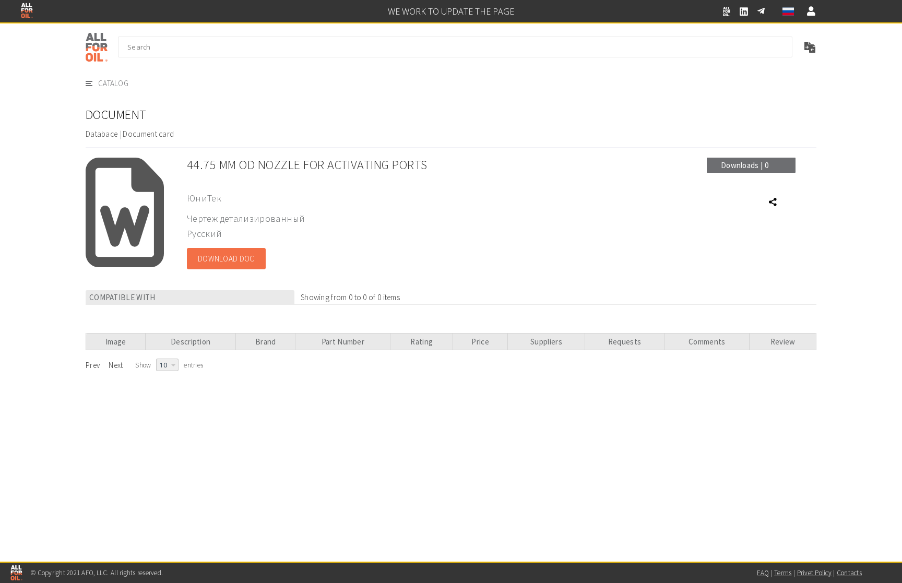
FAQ (763, 572)
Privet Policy (814, 572)
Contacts (849, 572)
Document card (148, 134)
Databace (101, 134)
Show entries (169, 365)
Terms (782, 572)
